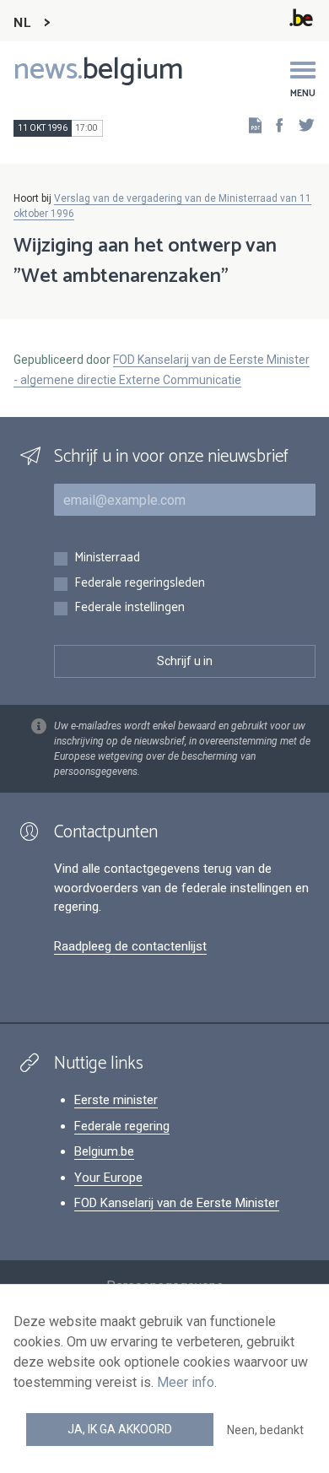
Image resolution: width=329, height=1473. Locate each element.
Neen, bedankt (265, 1430)
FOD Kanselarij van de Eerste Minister (176, 1202)
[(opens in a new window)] (274, 124)
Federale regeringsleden (139, 583)
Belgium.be (104, 1151)
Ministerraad (107, 558)
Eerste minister (116, 1099)
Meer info (185, 1382)
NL (21, 23)
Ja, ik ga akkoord (119, 1429)
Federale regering (122, 1126)
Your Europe (108, 1177)
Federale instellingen (129, 608)
